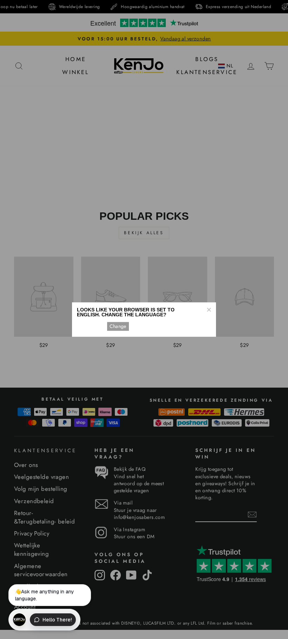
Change (118, 326)
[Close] (208, 309)
